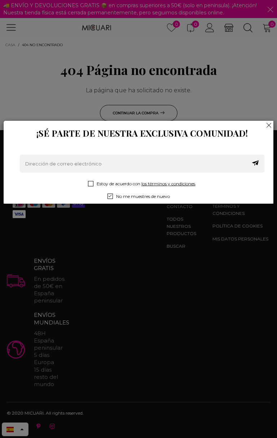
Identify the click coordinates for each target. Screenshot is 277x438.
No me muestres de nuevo (143, 196)
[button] (255, 164)
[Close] (269, 125)
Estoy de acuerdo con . (146, 183)
